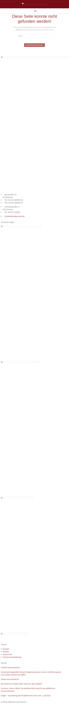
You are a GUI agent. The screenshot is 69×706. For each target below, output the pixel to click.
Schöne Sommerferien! (10, 667)
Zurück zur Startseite (34, 45)
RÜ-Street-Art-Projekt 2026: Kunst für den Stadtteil (21, 684)
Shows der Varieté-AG (10, 679)
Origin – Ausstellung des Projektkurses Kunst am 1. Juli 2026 (25, 695)
